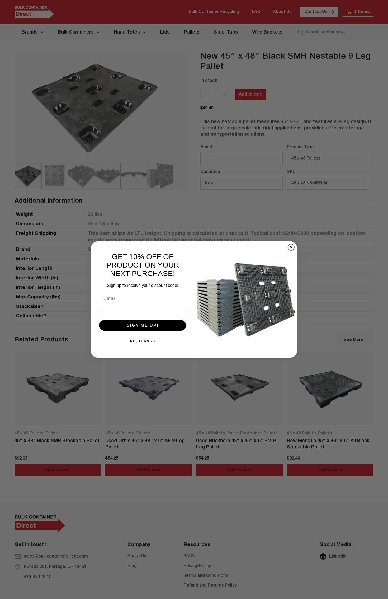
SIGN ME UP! (143, 325)
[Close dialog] (291, 247)
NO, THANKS (142, 341)
